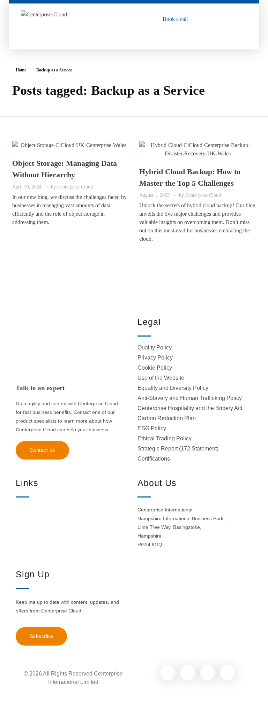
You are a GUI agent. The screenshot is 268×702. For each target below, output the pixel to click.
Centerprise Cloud (75, 187)
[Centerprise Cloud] (50, 21)
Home (21, 70)
